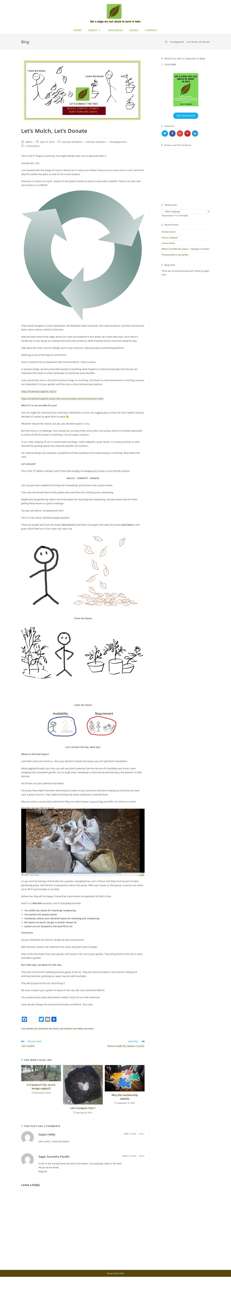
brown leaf (31, 1028)
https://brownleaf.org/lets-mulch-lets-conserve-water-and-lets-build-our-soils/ (62, 398)
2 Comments (32, 145)
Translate (183, 215)
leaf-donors (66, 1028)
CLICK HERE (170, 64)
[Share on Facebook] (172, 133)
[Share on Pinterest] (187, 133)
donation (43, 1028)
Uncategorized (118, 141)
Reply (142, 1134)
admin (29, 141)
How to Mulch (168, 243)
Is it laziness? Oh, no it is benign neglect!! (41, 1086)
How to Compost (170, 237)
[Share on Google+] (180, 133)
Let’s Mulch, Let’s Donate (198, 41)
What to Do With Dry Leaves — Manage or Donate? (185, 248)
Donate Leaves (169, 231)
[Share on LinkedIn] (195, 133)
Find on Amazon (185, 115)
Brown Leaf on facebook (178, 145)
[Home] (166, 41)
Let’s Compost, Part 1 (83, 1108)
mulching (88, 1028)
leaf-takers (78, 1028)
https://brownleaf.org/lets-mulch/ (38, 391)
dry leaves (54, 1028)
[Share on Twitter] (165, 133)
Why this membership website (125, 1096)
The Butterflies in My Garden (175, 254)
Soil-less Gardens (96, 141)
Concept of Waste (72, 141)
